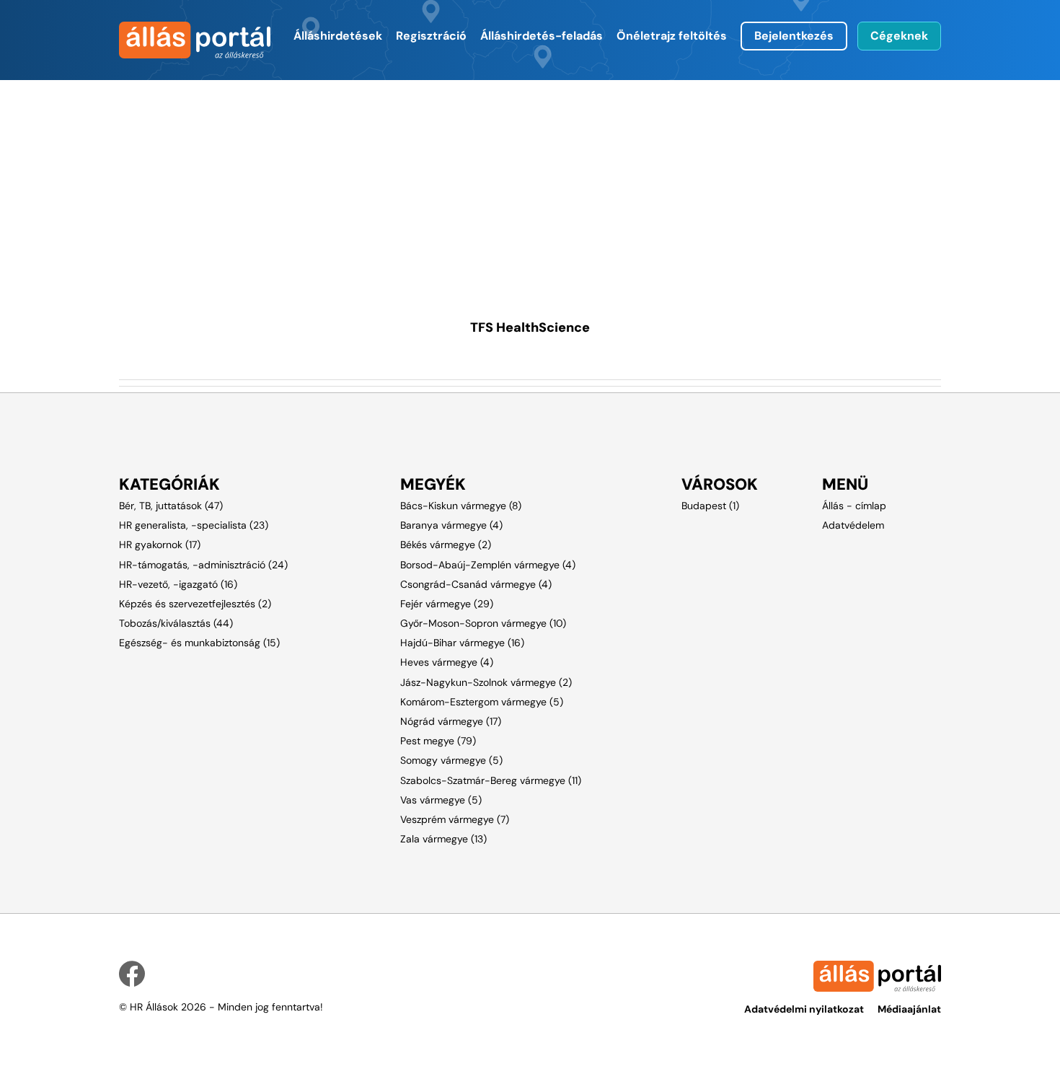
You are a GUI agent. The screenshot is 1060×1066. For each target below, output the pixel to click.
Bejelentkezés (794, 35)
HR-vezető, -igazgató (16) (178, 584)
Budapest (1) (710, 505)
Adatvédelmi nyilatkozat (804, 1009)
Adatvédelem (853, 525)
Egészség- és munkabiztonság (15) (199, 642)
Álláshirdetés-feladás (541, 35)
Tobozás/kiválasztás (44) (176, 623)
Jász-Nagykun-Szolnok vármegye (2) (486, 682)
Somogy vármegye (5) (451, 760)
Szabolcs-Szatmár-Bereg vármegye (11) (490, 780)
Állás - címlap (854, 505)
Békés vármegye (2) (445, 544)
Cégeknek (899, 35)
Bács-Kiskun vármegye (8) (460, 505)
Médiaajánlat (909, 1009)
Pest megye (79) (438, 740)
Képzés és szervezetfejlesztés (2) (195, 603)
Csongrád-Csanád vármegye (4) (476, 584)
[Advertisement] (530, 181)
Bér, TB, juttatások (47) (171, 505)
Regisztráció (431, 35)
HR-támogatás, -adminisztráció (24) (203, 564)
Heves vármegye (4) (446, 662)
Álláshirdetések (337, 35)
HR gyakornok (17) (159, 544)
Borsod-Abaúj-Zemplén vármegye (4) (487, 564)
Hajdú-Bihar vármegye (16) (462, 642)
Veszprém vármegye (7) (454, 819)
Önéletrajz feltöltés (672, 35)
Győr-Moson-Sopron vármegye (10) (483, 623)
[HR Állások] (178, 40)
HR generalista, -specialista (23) (193, 525)
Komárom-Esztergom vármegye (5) (481, 701)
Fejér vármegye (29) (446, 603)
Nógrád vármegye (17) (450, 721)
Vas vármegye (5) (441, 799)
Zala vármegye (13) (443, 838)
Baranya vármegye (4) (451, 525)
